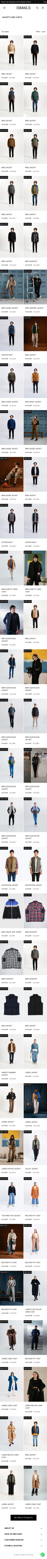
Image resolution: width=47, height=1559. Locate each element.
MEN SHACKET (31, 261)
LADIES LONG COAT (33, 1504)
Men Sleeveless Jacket (9, 640)
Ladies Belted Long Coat (33, 1406)
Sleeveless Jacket (10, 885)
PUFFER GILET (7, 355)
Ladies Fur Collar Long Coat (33, 1310)
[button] (4, 8)
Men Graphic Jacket (34, 308)
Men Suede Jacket (10, 308)
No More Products (23, 1517)
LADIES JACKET (8, 1122)
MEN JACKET (7, 121)
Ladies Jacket (31, 1072)
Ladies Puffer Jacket (11, 1169)
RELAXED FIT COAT (32, 1216)
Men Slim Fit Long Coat (10, 590)
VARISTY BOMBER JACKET (9, 1073)
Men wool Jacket (33, 402)
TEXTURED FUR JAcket (11, 1216)
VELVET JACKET (31, 1169)
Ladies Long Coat (9, 1359)
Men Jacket (7, 74)
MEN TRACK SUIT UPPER (11, 932)
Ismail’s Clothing (27, 1555)
